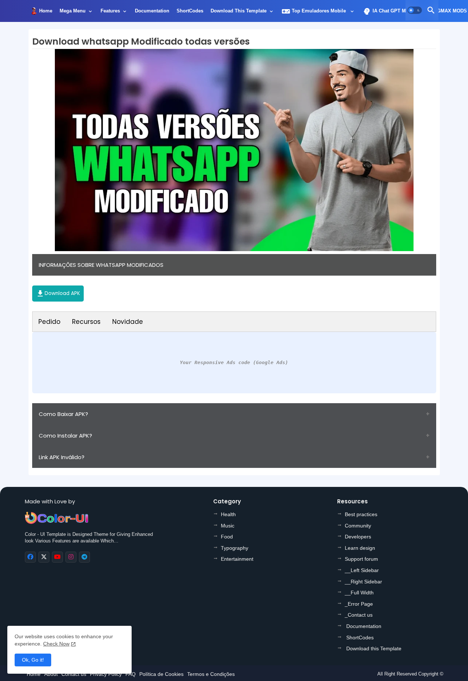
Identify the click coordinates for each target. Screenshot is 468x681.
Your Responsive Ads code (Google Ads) (234, 362)
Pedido (49, 321)
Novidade (127, 321)
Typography (234, 548)
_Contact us (359, 615)
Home (45, 11)
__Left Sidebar (362, 570)
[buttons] (30, 557)
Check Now (56, 644)
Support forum (361, 559)
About (51, 674)
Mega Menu (73, 11)
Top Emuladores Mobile (314, 11)
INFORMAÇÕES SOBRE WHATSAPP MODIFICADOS (101, 265)
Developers (358, 537)
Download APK (58, 293)
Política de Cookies (161, 674)
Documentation (152, 11)
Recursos (86, 321)
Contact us (73, 674)
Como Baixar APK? (63, 414)
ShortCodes (190, 11)
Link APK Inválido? (61, 457)
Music (227, 526)
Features (110, 11)
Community (358, 526)
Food (227, 537)
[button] (414, 10)
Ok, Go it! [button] (33, 660)
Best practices (361, 514)
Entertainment (237, 559)
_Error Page (359, 604)
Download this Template (239, 11)
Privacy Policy (106, 674)
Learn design (360, 548)
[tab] (45, 13)
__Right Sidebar (363, 581)
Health (228, 514)
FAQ (130, 674)
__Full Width (359, 592)
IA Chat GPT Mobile (389, 11)
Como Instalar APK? (65, 435)
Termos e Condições (211, 674)
